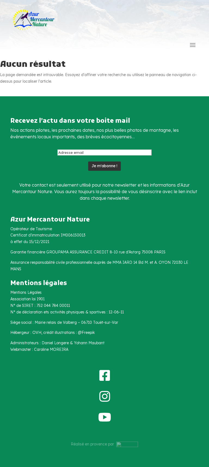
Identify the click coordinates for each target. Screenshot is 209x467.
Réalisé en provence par (93, 444)
